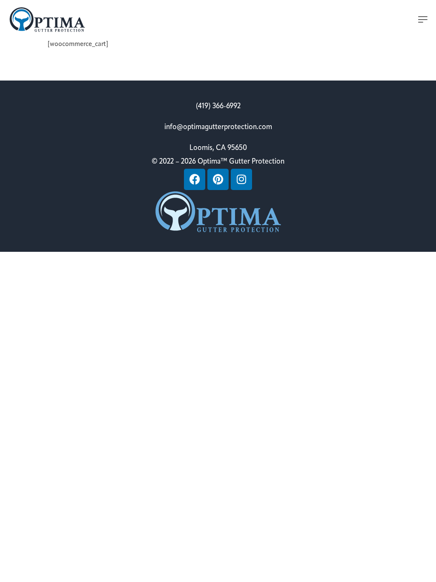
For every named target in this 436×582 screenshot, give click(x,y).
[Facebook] (194, 179)
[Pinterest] (218, 179)
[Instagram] (241, 179)
